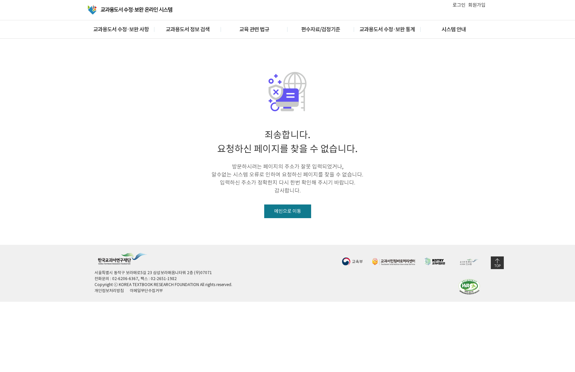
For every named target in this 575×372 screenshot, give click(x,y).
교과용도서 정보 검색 (188, 29)
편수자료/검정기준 (320, 29)
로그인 (459, 5)
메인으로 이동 (287, 211)
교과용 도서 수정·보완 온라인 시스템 (130, 10)
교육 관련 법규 (254, 29)
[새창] (352, 261)
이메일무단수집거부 (146, 290)
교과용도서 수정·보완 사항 (121, 29)
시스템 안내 (454, 29)
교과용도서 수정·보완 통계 (387, 29)
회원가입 (476, 5)
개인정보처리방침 (109, 290)
